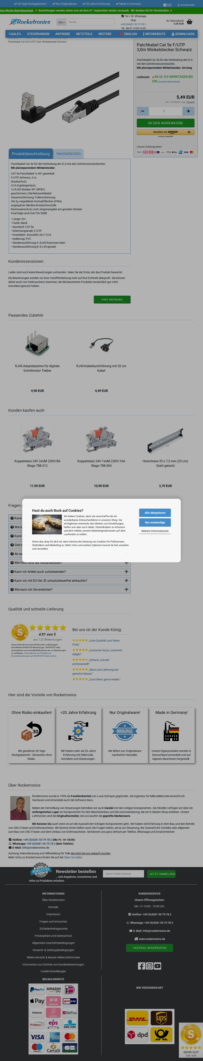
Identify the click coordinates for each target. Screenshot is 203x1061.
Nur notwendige (155, 522)
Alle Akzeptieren (155, 512)
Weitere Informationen (155, 531)
